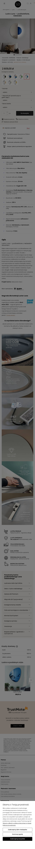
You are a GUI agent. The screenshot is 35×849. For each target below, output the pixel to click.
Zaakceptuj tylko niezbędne (17, 830)
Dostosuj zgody (17, 834)
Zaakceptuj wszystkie (17, 839)
